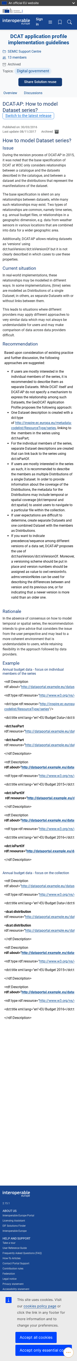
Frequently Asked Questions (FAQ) (22, 1253)
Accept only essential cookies (46, 1350)
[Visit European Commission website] (13, 10)
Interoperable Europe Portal (18, 1215)
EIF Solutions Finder (14, 1225)
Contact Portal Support (16, 1263)
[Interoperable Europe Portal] (16, 22)
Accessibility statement (16, 1289)
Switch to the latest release (28, 115)
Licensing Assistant (14, 1220)
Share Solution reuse (40, 82)
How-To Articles (12, 1258)
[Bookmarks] (60, 21)
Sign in (39, 21)
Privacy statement (13, 1283)
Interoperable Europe (15, 1230)
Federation (9, 1273)
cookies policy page (40, 1306)
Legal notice (9, 1278)
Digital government (33, 71)
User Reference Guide (15, 1248)
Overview (10, 93)
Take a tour (9, 1242)
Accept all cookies (36, 1337)
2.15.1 (6, 1203)
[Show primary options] (68, 1352)
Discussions (33, 93)
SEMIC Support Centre (24, 51)
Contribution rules (13, 1268)
